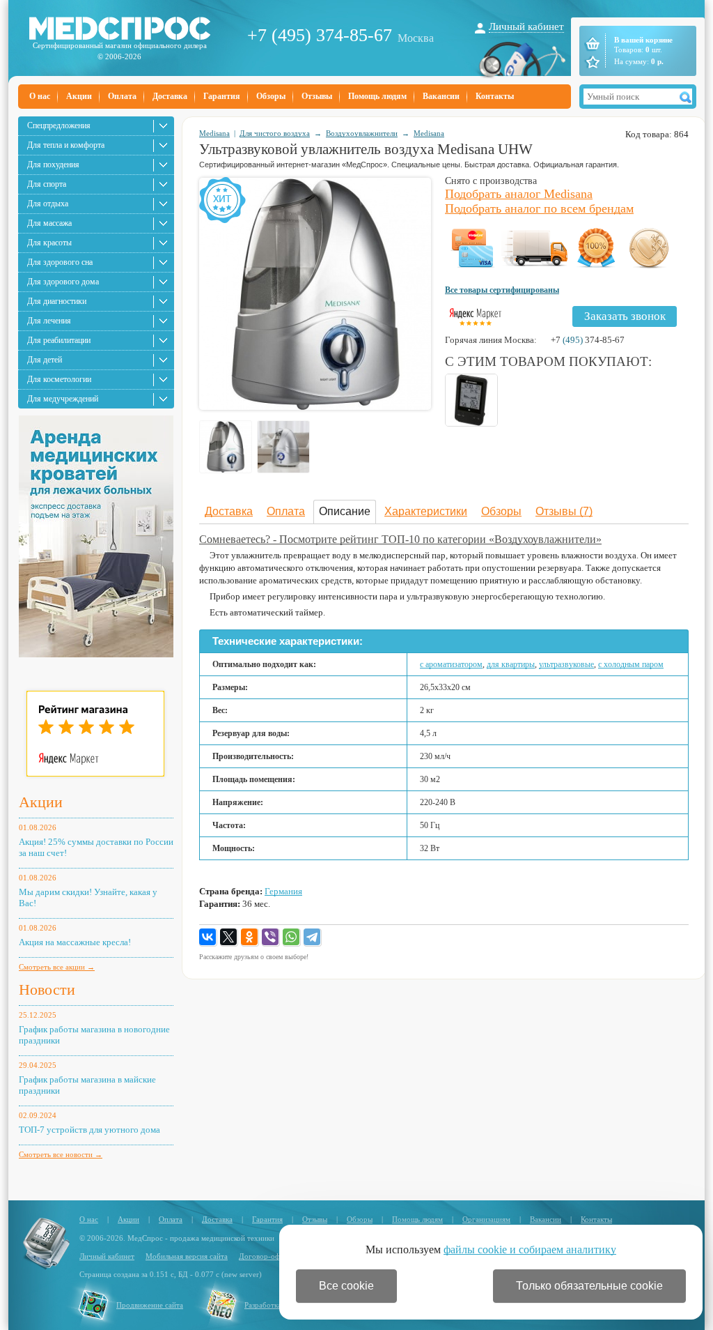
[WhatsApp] (292, 937)
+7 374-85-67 (588, 340)
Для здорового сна (60, 262)
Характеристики (425, 511)
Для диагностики (56, 301)
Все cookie (346, 1286)
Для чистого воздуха (275, 133)
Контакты (495, 96)
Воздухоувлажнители (362, 133)
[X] (229, 937)
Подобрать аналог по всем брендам (539, 208)
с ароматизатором (451, 664)
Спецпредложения (59, 125)
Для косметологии (59, 379)
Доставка (169, 96)
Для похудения (53, 164)
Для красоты (49, 242)
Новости (47, 989)
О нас (39, 96)
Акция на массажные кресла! (75, 942)
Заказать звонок (625, 316)
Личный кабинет (526, 26)
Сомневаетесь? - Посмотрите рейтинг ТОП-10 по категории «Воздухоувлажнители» (400, 539)
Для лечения (49, 321)
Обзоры (270, 96)
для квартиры (511, 664)
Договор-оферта (267, 1256)
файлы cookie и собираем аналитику (530, 1249)
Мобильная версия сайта (187, 1256)
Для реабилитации (59, 340)
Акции (79, 96)
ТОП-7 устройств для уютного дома (89, 1129)
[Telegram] (313, 937)
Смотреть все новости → (60, 1154)
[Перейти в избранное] (591, 62)
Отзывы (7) (564, 511)
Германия (283, 891)
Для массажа (49, 223)
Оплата (122, 96)
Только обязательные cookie (589, 1286)
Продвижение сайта (149, 1305)
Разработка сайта (272, 1305)
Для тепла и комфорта (65, 145)
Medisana (214, 133)
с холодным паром (631, 664)
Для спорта (46, 184)
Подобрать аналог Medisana (519, 194)
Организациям (486, 1219)
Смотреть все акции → (57, 967)
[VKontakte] (208, 937)
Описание (344, 511)
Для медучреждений (62, 399)
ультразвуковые (566, 664)
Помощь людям (377, 96)
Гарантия (221, 96)
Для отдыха (47, 203)
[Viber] (271, 937)
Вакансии (441, 96)
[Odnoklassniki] (250, 937)
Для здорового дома (63, 281)
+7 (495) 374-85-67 (319, 35)
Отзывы (316, 96)
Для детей (44, 360)
